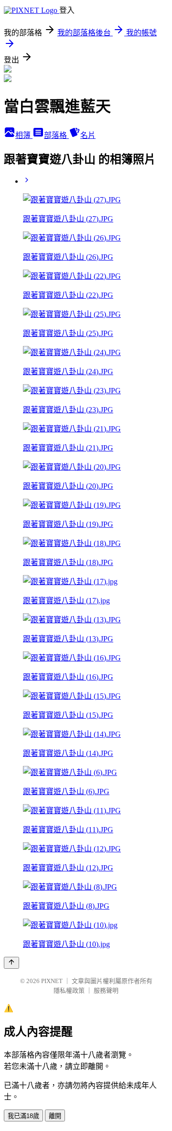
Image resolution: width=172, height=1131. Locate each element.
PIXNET (52, 980)
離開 (55, 1116)
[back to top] (11, 963)
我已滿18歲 (23, 1116)
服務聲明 (106, 990)
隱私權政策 (69, 990)
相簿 (23, 135)
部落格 (56, 135)
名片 (88, 135)
